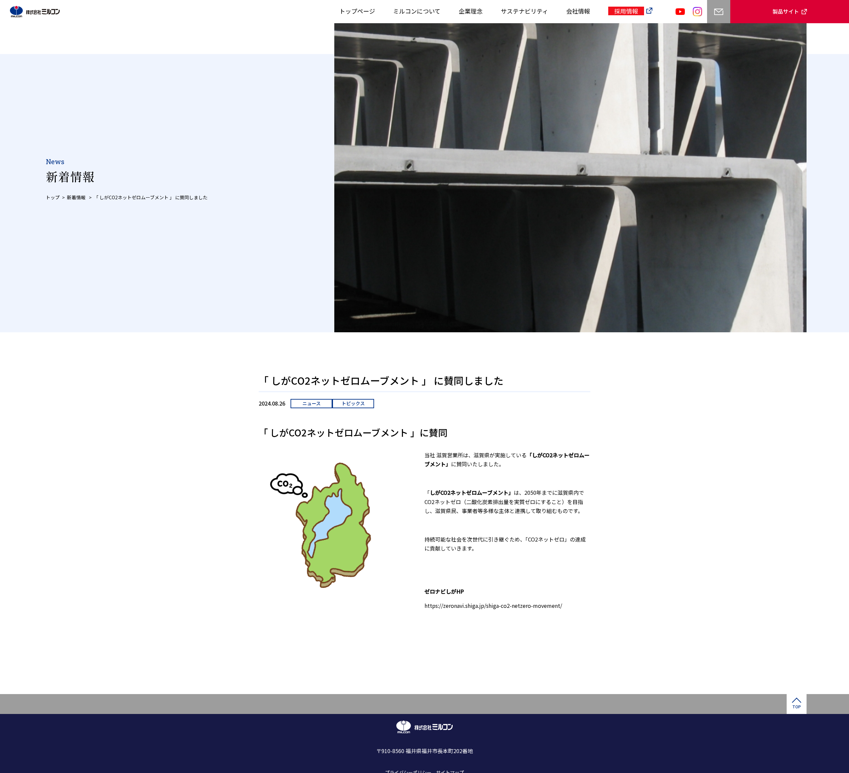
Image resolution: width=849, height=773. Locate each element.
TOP (796, 706)
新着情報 (77, 197)
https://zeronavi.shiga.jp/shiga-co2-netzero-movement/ (493, 606)
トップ (53, 197)
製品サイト (785, 11)
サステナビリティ (524, 11)
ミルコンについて (416, 11)
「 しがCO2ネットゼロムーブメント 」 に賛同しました (151, 197)
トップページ (357, 11)
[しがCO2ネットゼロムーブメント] (425, 620)
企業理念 (471, 11)
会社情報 (578, 11)
